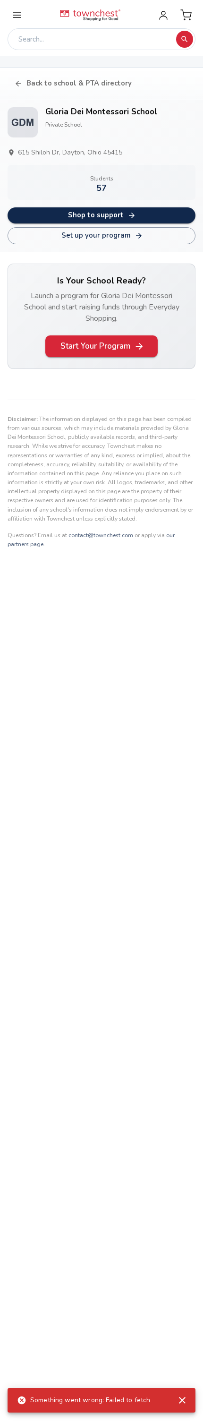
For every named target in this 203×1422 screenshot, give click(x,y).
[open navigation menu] (17, 15)
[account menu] (163, 15)
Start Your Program (95, 346)
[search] (184, 39)
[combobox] (94, 39)
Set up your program (96, 235)
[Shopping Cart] (186, 15)
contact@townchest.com (100, 535)
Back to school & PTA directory (79, 83)
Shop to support (96, 215)
